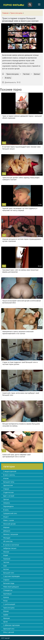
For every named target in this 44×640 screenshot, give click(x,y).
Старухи (6, 489)
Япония (6, 611)
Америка (6, 503)
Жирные (6, 527)
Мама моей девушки (11, 587)
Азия (5, 566)
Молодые (6, 538)
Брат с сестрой (8, 496)
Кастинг (6, 569)
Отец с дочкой (8, 632)
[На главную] (14, 5)
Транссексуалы (12, 74)
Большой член (8, 573)
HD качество (8, 541)
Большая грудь (8, 583)
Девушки (6, 531)
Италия (5, 478)
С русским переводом (11, 576)
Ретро (5, 601)
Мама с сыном (8, 520)
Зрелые (37, 74)
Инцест (6, 517)
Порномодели (8, 506)
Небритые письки (9, 548)
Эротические (8, 485)
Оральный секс (8, 629)
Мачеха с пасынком (10, 534)
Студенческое (8, 492)
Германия (6, 559)
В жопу (8, 78)
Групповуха (7, 594)
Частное (26, 74)
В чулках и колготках (11, 545)
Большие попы (8, 482)
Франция (6, 618)
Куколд (6, 597)
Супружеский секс (10, 513)
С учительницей (9, 604)
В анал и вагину (9, 475)
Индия (5, 555)
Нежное (6, 552)
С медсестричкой (9, 471)
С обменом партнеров (11, 625)
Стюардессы (7, 590)
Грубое (5, 615)
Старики (6, 580)
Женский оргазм (9, 524)
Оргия (5, 622)
